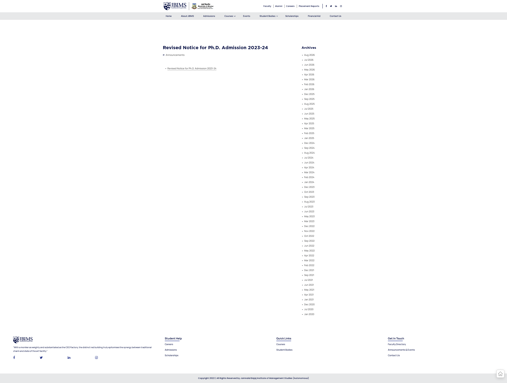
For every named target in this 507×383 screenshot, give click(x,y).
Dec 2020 (309, 304)
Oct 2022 (309, 235)
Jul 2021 (308, 279)
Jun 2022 (309, 245)
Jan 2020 (309, 314)
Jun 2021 (309, 284)
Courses (228, 16)
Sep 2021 (309, 275)
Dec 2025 (309, 94)
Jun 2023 (309, 211)
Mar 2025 (309, 128)
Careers (290, 6)
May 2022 (309, 250)
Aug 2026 (309, 54)
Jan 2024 (309, 182)
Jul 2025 (308, 108)
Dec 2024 (309, 143)
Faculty (267, 6)
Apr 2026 (309, 74)
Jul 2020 (308, 309)
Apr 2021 (309, 294)
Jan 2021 (309, 299)
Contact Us (335, 16)
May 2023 (309, 216)
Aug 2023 (309, 201)
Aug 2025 (309, 103)
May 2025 (309, 118)
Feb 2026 (309, 84)
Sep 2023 (309, 196)
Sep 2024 (309, 147)
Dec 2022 (309, 226)
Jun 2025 (309, 113)
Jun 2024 (309, 162)
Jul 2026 (308, 59)
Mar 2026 (309, 79)
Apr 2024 (309, 167)
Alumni (278, 6)
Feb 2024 (309, 177)
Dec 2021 (309, 270)
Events (246, 16)
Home (169, 16)
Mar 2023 (309, 221)
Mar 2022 (309, 260)
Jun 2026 (309, 64)
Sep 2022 (309, 240)
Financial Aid (314, 16)
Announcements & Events (401, 349)
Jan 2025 (309, 138)
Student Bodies (284, 349)
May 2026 (309, 69)
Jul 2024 (308, 157)
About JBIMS (187, 16)
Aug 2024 (309, 152)
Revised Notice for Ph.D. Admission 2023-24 (191, 68)
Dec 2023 (309, 187)
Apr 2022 (309, 255)
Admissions (209, 16)
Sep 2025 (309, 98)
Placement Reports (309, 6)
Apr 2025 (309, 123)
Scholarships (292, 16)
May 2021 (309, 289)
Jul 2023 (308, 206)
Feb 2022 (309, 265)
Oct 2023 (309, 191)
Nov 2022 (309, 231)
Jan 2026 (309, 89)
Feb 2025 (309, 133)
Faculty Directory (397, 344)
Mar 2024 (309, 172)
